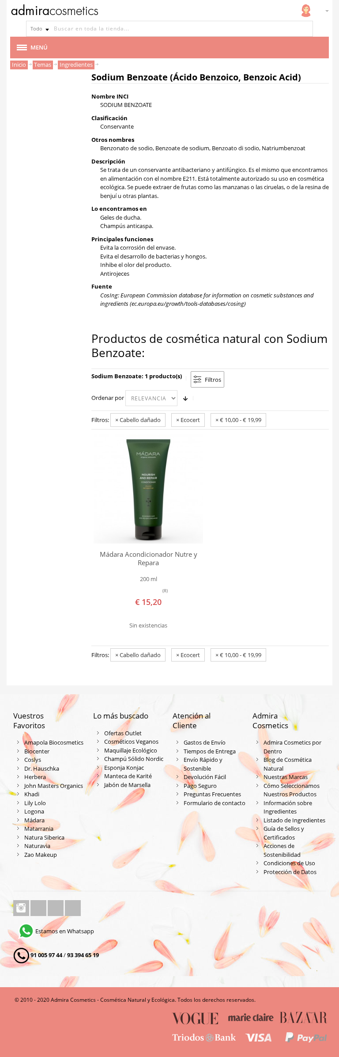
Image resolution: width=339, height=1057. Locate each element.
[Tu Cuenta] (306, 11)
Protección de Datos (290, 872)
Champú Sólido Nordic (133, 759)
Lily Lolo (35, 803)
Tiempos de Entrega (210, 751)
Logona (34, 811)
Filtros (213, 380)
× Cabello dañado (138, 420)
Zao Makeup (40, 855)
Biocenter (36, 751)
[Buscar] (305, 29)
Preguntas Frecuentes (212, 794)
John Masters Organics (53, 786)
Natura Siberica (44, 837)
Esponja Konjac (124, 768)
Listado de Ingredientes (294, 820)
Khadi (31, 794)
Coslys (32, 760)
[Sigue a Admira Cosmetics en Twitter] (56, 908)
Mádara (34, 820)
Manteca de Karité (128, 776)
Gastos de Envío (205, 742)
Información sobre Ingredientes (288, 807)
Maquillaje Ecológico (130, 750)
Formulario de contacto (214, 803)
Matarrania (38, 829)
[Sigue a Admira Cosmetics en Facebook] (39, 908)
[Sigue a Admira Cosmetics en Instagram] (21, 908)
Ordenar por (107, 398)
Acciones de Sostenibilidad (282, 850)
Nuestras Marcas (286, 777)
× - (238, 420)
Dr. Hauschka (41, 768)
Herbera (35, 777)
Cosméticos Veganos (131, 741)
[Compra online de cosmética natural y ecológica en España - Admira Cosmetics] (54, 11)
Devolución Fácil (205, 777)
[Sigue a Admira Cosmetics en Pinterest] (73, 908)
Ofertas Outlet (123, 733)
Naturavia (37, 846)
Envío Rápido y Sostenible (203, 764)
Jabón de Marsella (127, 785)
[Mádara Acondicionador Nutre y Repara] (148, 489)
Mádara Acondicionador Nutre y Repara (148, 558)
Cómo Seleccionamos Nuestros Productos (292, 790)
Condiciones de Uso (289, 863)
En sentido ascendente (185, 398)
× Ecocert (188, 420)
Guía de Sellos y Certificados (284, 833)
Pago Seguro (200, 786)
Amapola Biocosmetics (53, 742)
